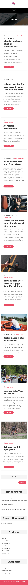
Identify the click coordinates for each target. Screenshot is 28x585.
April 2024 (4, 538)
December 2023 (6, 543)
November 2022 (6, 548)
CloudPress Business (9, 583)
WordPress (17, 581)
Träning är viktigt (18, 35)
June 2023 (4, 545)
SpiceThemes (20, 583)
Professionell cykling (8, 387)
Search (14, 477)
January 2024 (5, 540)
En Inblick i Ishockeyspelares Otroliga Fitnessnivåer (14, 498)
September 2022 (6, 553)
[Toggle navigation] (14, 10)
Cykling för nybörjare (8, 80)
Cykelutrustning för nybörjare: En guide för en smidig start (14, 87)
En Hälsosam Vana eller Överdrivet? (10, 507)
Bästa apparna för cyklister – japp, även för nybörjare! (13, 283)
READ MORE (8, 66)
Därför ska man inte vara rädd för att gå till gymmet (14, 223)
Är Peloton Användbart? (7, 504)
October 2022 (5, 550)
